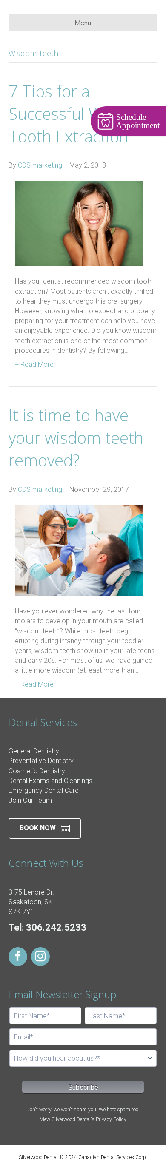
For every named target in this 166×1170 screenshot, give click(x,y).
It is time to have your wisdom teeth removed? (76, 437)
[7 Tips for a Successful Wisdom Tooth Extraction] (79, 223)
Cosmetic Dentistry (37, 771)
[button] (45, 828)
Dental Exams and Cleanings (50, 781)
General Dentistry (34, 751)
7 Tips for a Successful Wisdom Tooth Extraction (78, 113)
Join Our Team (30, 800)
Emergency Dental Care (44, 791)
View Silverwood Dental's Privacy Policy (83, 1119)
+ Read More (34, 365)
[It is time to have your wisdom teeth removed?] (79, 550)
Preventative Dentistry (41, 761)
